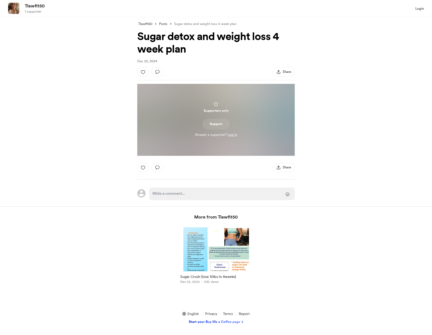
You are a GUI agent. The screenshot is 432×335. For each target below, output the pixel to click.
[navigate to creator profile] (13, 8)
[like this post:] (143, 71)
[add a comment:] (157, 71)
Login (419, 9)
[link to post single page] (216, 256)
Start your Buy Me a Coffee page (214, 322)
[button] (190, 314)
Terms (228, 314)
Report (244, 314)
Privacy (211, 314)
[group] (216, 256)
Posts (163, 24)
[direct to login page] (222, 194)
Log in (232, 135)
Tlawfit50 (35, 6)
